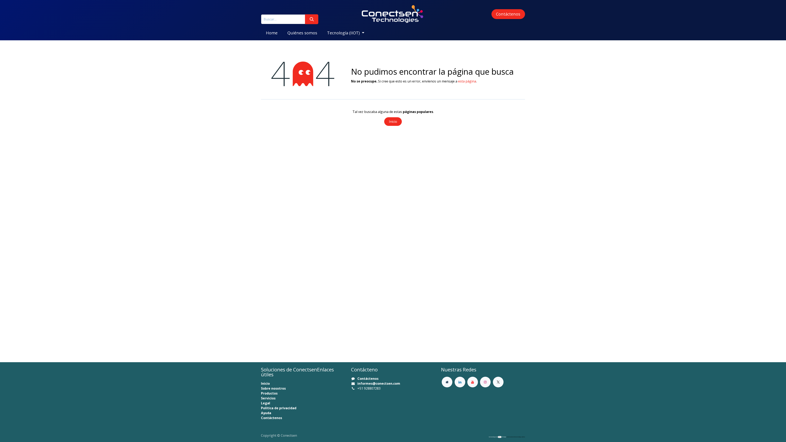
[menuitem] (271, 33)
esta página (467, 81)
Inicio (393, 121)
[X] (498, 382)
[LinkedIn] (460, 382)
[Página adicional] (447, 382)
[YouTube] (472, 382)
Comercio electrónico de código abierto (515, 436)
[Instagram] (485, 382)
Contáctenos (508, 14)
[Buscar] (311, 19)
